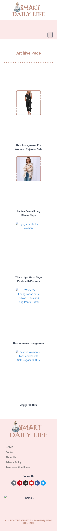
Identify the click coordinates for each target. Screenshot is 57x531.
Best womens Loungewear (28, 343)
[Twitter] (43, 483)
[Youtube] (31, 483)
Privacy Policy (13, 462)
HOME (9, 447)
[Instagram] (25, 483)
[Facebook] (37, 483)
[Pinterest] (19, 483)
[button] (50, 35)
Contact (10, 452)
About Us (11, 457)
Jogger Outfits (28, 405)
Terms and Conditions (18, 467)
